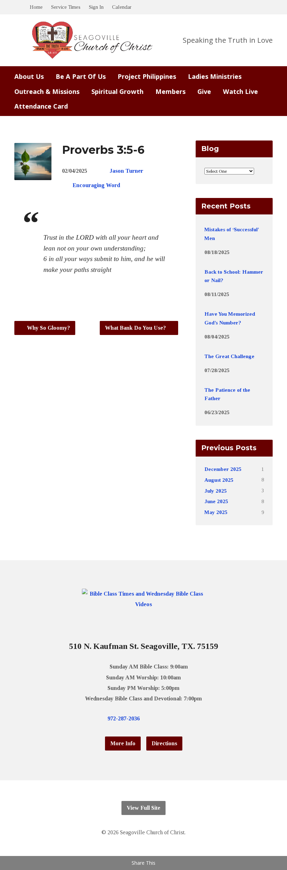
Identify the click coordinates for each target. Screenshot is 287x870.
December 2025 (222, 469)
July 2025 (215, 491)
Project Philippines (147, 76)
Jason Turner (126, 171)
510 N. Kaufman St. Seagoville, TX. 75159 (143, 646)
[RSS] (187, 718)
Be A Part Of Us (81, 76)
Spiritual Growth (117, 91)
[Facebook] (165, 718)
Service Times (65, 7)
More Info (122, 743)
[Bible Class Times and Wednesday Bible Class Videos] (143, 604)
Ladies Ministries (214, 76)
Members (170, 91)
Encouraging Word (96, 185)
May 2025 (215, 512)
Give (204, 91)
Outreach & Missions (46, 91)
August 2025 (218, 480)
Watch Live (240, 91)
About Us (29, 76)
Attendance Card (41, 106)
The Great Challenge (229, 356)
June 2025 (216, 501)
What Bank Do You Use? (136, 328)
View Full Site (143, 808)
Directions (164, 743)
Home (36, 7)
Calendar (122, 7)
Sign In (96, 7)
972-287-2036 (123, 718)
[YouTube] (176, 718)
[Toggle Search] (16, 7)
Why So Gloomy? (48, 328)
